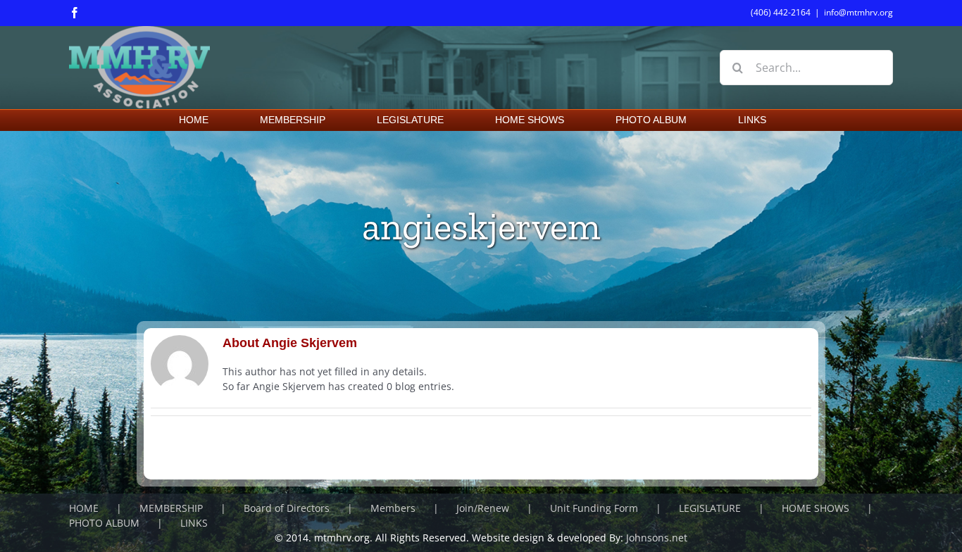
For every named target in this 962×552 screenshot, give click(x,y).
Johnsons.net (656, 537)
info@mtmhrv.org (858, 12)
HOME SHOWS (815, 508)
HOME (84, 508)
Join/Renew (482, 508)
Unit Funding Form (594, 508)
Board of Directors (287, 508)
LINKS (194, 522)
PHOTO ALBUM (104, 522)
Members (393, 508)
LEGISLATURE (710, 508)
